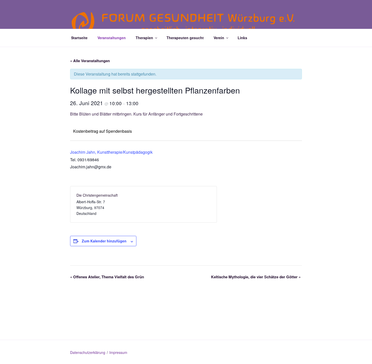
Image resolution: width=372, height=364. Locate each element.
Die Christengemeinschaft (97, 195)
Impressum (118, 352)
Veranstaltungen (111, 37)
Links (242, 37)
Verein (219, 37)
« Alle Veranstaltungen (90, 60)
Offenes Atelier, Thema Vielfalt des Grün (107, 277)
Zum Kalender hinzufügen (104, 240)
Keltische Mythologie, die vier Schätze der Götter (256, 277)
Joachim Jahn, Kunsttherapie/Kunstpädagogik (111, 152)
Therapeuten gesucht (185, 37)
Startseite (79, 37)
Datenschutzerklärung (87, 352)
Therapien (144, 37)
